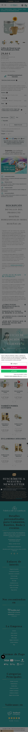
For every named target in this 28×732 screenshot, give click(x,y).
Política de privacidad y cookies (20, 374)
